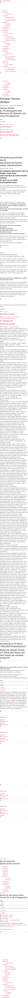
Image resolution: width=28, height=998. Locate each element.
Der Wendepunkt (9, 17)
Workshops (8, 24)
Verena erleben (9, 14)
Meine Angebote (6, 132)
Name (1, 680)
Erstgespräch (6, 28)
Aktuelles (5, 22)
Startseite (5, 11)
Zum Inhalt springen (5, 0)
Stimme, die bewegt (10, 59)
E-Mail (1, 685)
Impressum (3, 929)
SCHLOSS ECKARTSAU (8, 926)
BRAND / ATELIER (11, 925)
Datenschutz (10, 929)
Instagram (2, 719)
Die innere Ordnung (10, 19)
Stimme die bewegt (10, 20)
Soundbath (5, 27)
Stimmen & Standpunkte (9, 135)
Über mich (5, 12)
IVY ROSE (24, 925)
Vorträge (7, 25)
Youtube (2, 741)
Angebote (5, 15)
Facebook (2, 723)
